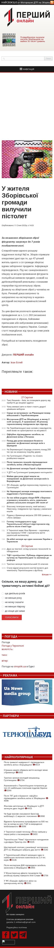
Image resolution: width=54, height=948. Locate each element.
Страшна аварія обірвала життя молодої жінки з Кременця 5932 (26, 771)
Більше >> (46, 575)
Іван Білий (17, 362)
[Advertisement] (27, 106)
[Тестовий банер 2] (27, 735)
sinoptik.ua (20, 666)
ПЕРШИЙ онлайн (23, 355)
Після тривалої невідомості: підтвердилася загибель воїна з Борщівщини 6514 (24, 763)
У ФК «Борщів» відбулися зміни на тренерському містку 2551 (20, 882)
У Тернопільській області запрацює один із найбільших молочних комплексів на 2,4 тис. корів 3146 (25, 857)
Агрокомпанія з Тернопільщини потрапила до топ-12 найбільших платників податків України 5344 (25, 788)
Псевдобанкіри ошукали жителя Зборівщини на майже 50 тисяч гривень (32, 39)
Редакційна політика (16, 927)
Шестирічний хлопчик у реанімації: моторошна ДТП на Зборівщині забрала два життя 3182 (26, 848)
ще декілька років (15, 593)
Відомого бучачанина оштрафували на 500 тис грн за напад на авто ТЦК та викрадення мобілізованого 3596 (26, 824)
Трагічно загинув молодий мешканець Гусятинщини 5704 (22, 779)
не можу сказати (14, 602)
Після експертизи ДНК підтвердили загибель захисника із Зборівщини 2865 (25, 866)
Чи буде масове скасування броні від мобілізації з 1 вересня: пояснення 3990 (24, 815)
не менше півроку (15, 606)
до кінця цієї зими (15, 610)
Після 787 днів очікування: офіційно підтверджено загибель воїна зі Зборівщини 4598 (25, 798)
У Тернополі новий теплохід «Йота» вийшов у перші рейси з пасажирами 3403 (25, 833)
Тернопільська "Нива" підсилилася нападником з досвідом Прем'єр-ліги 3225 (26, 840)
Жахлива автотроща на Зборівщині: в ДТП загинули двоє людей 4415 (24, 807)
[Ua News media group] (27, 694)
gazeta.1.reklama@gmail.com (21, 922)
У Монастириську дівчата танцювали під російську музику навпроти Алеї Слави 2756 (26, 874)
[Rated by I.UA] (8, 942)
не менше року (13, 597)
